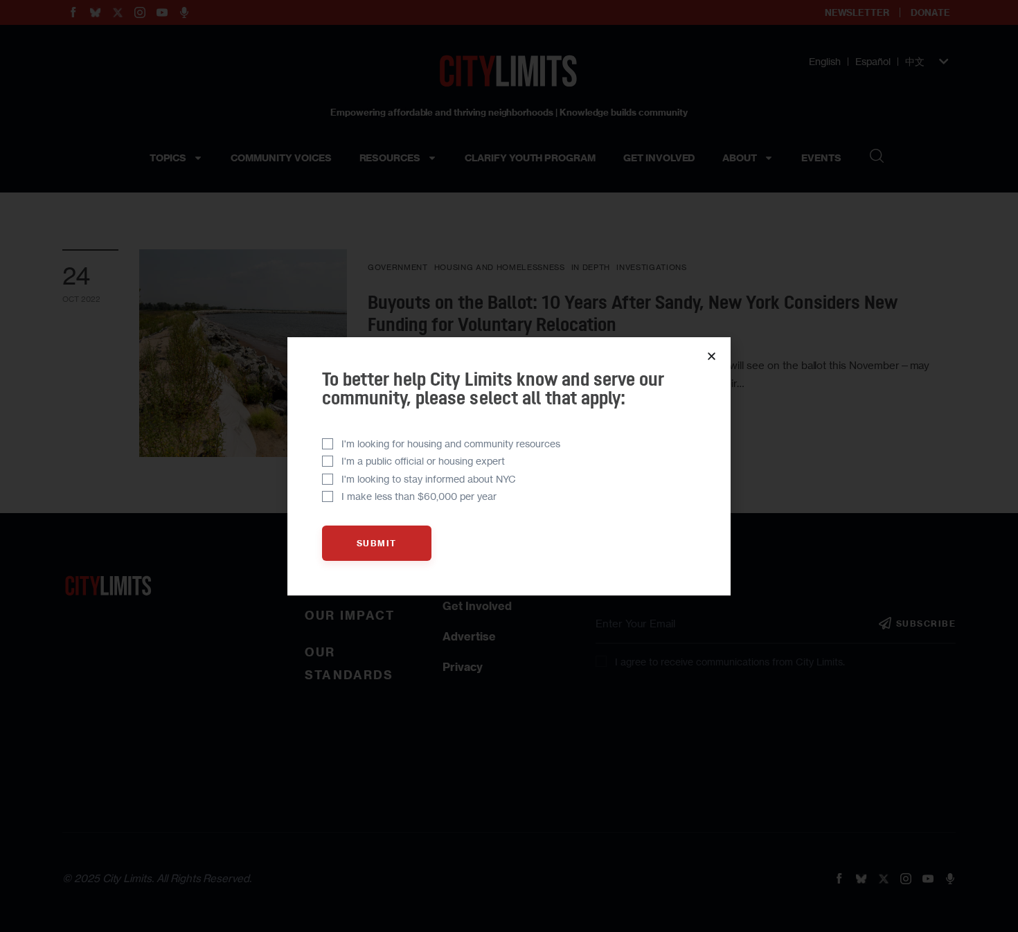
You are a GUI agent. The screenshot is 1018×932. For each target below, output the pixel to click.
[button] (711, 356)
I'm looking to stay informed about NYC (428, 479)
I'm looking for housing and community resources (450, 443)
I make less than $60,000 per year (419, 496)
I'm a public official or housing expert (423, 461)
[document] (509, 466)
